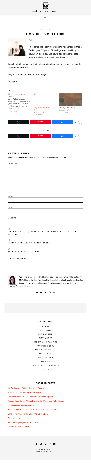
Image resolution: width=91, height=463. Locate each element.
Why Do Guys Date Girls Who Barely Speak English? (30, 396)
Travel (45, 369)
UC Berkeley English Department (22, 405)
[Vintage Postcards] (70, 99)
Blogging (45, 330)
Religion (45, 361)
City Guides (45, 338)
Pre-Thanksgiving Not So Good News (24, 422)
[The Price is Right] (21, 102)
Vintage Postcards (68, 107)
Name (11, 196)
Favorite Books (45, 346)
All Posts (45, 29)
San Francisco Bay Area (45, 365)
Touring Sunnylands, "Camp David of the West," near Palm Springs (36, 401)
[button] (45, 17)
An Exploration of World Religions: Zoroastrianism (29, 388)
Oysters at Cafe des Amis (18, 426)
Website (12, 218)
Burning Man (45, 334)
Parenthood (45, 353)
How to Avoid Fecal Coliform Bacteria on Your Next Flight (32, 409)
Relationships (45, 357)
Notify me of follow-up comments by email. (30, 243)
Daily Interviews (14, 418)
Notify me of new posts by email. (24, 251)
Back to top (46, 449)
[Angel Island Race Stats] (45, 99)
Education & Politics (45, 342)
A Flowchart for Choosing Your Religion (24, 392)
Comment (13, 164)
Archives (45, 326)
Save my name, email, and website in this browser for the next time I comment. (43, 233)
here (30, 286)
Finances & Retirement (45, 350)
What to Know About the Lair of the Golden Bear (28, 413)
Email (11, 207)
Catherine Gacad (45, 7)
